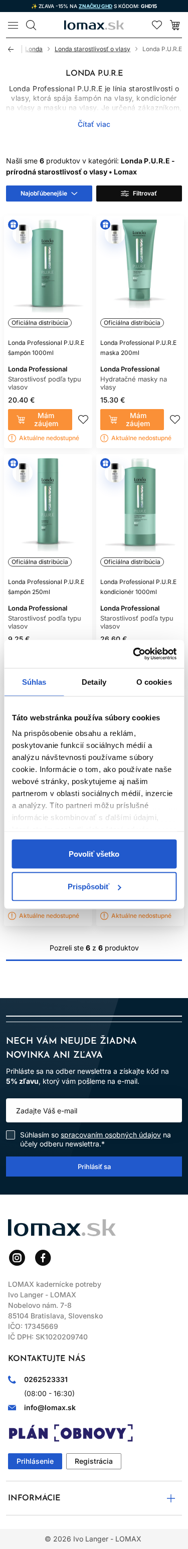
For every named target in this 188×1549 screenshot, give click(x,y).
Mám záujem (46, 419)
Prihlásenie (35, 1461)
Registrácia (94, 1461)
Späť (15, 49)
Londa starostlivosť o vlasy (92, 49)
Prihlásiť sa (94, 1167)
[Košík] (175, 25)
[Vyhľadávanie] (31, 25)
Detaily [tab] (94, 681)
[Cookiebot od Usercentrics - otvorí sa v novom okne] (133, 654)
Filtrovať (145, 193)
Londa (34, 49)
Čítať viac (94, 124)
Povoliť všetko (94, 853)
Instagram (17, 1258)
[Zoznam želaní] (157, 25)
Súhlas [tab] (34, 681)
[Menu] (13, 25)
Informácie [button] (34, 1498)
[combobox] (49, 193)
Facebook (43, 1258)
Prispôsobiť (88, 886)
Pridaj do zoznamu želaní (83, 420)
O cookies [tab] (154, 681)
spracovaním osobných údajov (111, 1134)
